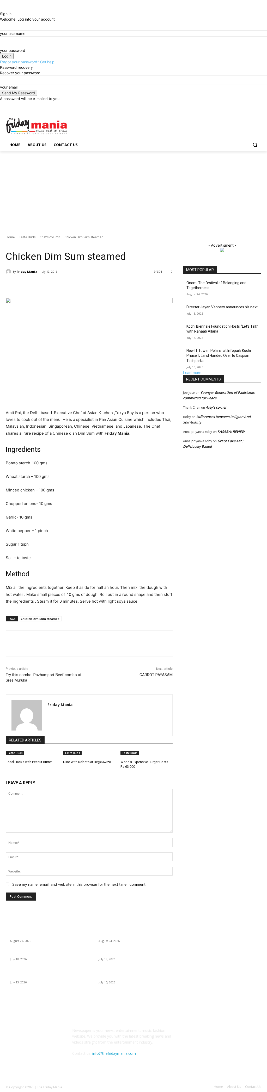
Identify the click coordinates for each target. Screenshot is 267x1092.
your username (12, 33)
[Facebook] (229, 105)
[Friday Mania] (9, 271)
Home (10, 237)
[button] (255, 145)
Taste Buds (27, 237)
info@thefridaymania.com (114, 1053)
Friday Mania (27, 271)
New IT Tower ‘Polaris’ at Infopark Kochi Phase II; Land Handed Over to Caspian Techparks (218, 355)
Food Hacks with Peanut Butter (29, 762)
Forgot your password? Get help (27, 62)
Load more (192, 372)
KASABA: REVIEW (231, 431)
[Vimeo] (251, 105)
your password (12, 50)
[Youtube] (258, 105)
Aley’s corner (216, 407)
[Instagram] (237, 105)
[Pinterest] (67, 285)
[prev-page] (7, 773)
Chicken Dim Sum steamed (40, 619)
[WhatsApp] (79, 285)
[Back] (1, 8)
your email (8, 87)
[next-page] (10, 773)
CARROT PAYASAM (156, 674)
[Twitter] (244, 105)
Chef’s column (50, 237)
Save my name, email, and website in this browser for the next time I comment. (79, 884)
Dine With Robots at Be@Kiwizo (87, 762)
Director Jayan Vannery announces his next (222, 307)
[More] (91, 285)
